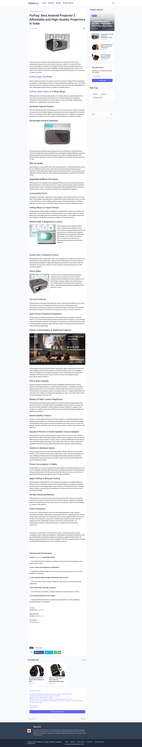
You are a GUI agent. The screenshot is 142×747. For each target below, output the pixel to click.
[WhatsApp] (55, 652)
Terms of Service (99, 742)
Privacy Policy (81, 742)
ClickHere (40, 610)
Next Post (83, 718)
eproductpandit (34, 622)
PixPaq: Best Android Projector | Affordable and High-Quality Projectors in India (107, 36)
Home (44, 3)
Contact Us (90, 742)
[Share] (83, 28)
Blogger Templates (49, 742)
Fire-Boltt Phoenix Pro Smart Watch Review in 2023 (36, 679)
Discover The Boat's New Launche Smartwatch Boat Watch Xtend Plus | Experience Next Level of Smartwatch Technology (57, 679)
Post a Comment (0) (57, 712)
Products (51, 3)
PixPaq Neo (38, 557)
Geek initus (32, 743)
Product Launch (68, 3)
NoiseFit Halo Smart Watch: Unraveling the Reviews (107, 46)
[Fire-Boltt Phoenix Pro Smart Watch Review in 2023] (37, 670)
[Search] (113, 2)
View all (84, 659)
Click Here (40, 616)
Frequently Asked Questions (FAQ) (74, 744)
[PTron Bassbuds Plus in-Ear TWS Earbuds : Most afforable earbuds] (95, 57)
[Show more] (63, 652)
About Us (72, 742)
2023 (102, 114)
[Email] (59, 652)
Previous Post (32, 718)
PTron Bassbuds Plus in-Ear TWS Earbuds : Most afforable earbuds (106, 56)
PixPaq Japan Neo (38, 77)
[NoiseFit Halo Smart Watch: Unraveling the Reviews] (95, 47)
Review (58, 3)
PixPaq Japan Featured (40, 91)
